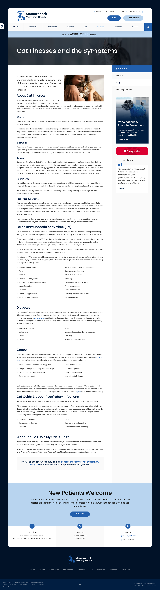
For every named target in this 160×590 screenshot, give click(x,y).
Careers (118, 27)
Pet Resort (52, 27)
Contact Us (80, 514)
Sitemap (41, 585)
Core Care (33, 27)
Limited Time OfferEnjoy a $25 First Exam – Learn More (79, 34)
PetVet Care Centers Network (147, 586)
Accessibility (23, 585)
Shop (114, 18)
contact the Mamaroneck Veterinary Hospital (64, 463)
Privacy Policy (7, 582)
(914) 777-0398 (134, 12)
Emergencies (133, 151)
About (16, 27)
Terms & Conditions (9, 585)
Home (32, 570)
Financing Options (124, 89)
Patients (101, 27)
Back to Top (6, 587)
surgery (78, 391)
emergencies (39, 318)
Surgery (70, 27)
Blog (118, 83)
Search (33, 585)
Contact (135, 27)
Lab (85, 27)
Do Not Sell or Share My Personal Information (29, 582)
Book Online (133, 18)
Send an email (80, 538)
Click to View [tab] (128, 540)
